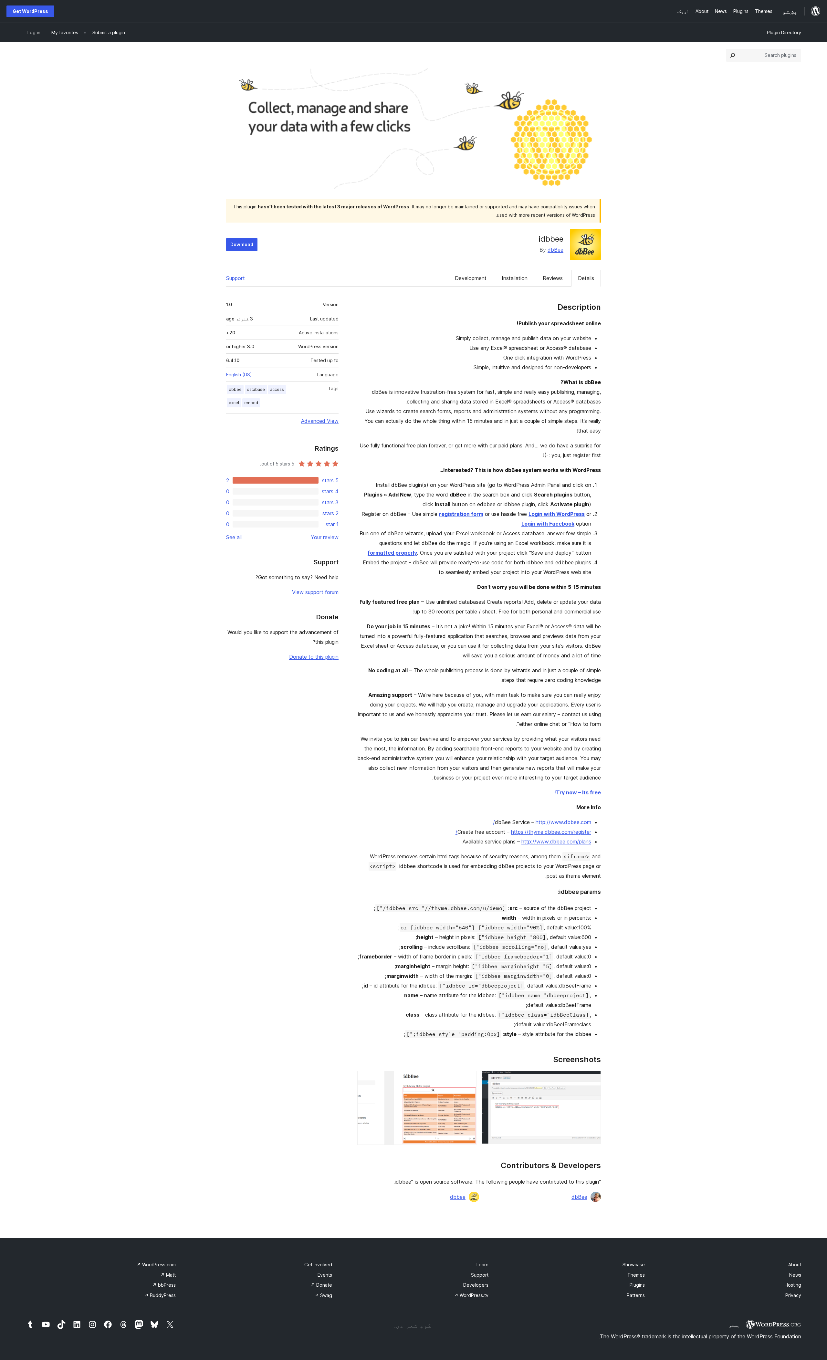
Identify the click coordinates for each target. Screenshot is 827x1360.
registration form (461, 514)
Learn (482, 1264)
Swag (323, 1295)
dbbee (458, 1197)
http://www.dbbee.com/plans (556, 841)
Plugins (637, 1285)
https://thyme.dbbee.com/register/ (523, 832)
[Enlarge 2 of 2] (468, 1079)
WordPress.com (156, 1264)
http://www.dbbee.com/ (542, 822)
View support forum (315, 592)
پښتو (734, 1325)
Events (325, 1275)
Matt (168, 1275)
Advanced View (320, 421)
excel (234, 402)
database (256, 389)
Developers (475, 1285)
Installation (515, 278)
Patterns (636, 1295)
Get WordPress (30, 11)
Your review (325, 537)
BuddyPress (160, 1295)
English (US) (239, 374)
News (795, 1275)
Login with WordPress (557, 514)
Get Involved (318, 1264)
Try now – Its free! (577, 792)
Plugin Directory (784, 32)
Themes (636, 1275)
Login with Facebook (547, 523)
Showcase (634, 1264)
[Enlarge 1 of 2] (592, 1079)
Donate (321, 1285)
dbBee (555, 249)
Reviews (553, 278)
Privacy (793, 1295)
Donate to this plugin (314, 657)
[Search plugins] (732, 55)
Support (235, 278)
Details (586, 278)
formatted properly (392, 552)
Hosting (793, 1285)
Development (471, 278)
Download (241, 244)
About (794, 1264)
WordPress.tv (471, 1295)
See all (234, 537)
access (277, 389)
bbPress (164, 1285)
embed (251, 402)
